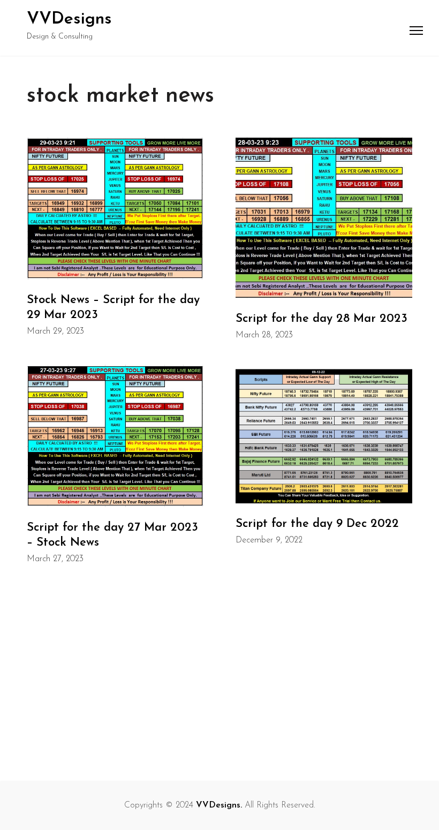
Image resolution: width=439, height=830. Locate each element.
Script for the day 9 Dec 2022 (317, 524)
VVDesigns (69, 19)
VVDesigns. (219, 805)
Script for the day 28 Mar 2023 (321, 319)
